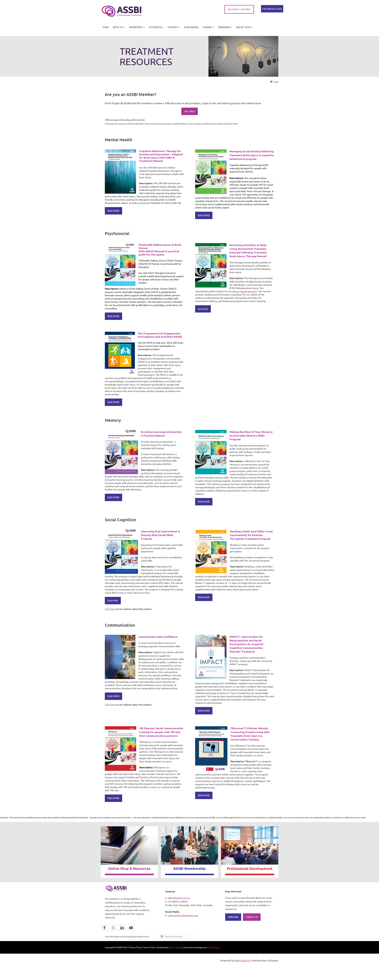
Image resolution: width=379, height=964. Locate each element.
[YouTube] (131, 927)
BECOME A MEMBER (239, 9)
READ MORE (113, 210)
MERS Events (214, 947)
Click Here (110, 608)
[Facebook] (104, 927)
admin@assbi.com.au (179, 897)
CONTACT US (252, 917)
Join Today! (189, 111)
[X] (113, 927)
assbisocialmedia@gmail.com (183, 915)
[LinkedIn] (122, 927)
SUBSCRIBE (233, 917)
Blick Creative (175, 947)
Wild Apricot (243, 960)
